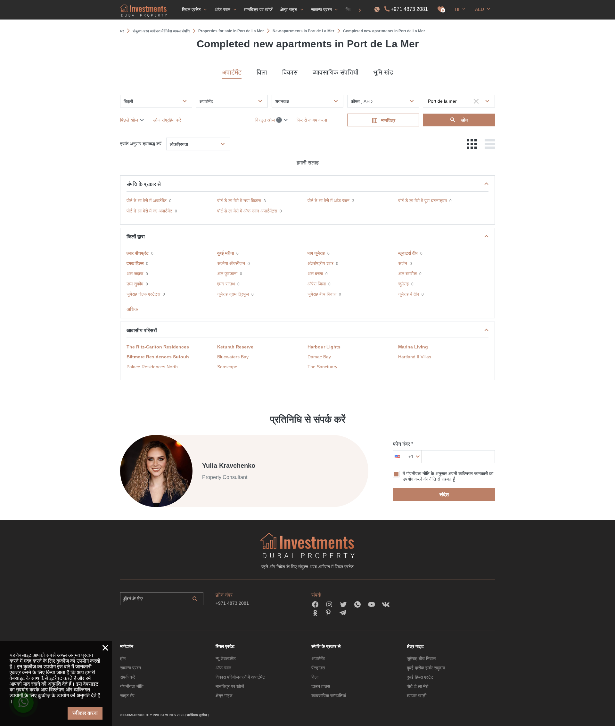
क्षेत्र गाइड (224, 695)
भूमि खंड (383, 72)
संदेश (444, 494)
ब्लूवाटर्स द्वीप (408, 253)
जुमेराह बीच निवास (322, 294)
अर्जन (402, 263)
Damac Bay (319, 356)
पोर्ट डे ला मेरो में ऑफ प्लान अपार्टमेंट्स (247, 210)
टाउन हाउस (320, 686)
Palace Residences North (152, 366)
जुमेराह (403, 283)
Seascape (227, 366)
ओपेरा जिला (317, 283)
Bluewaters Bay (233, 356)
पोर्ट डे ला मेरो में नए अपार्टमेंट (149, 210)
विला (262, 72)
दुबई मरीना (225, 253)
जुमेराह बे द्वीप (408, 294)
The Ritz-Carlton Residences (158, 346)
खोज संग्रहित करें (167, 120)
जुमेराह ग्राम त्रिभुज (233, 294)
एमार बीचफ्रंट (138, 253)
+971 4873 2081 (409, 9)
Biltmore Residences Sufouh (158, 356)
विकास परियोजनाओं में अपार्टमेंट (240, 677)
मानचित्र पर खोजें (230, 686)
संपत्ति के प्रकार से (144, 184)
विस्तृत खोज (267, 120)
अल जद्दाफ (135, 273)
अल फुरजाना (227, 273)
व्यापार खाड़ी (416, 695)
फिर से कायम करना (312, 120)
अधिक (132, 309)
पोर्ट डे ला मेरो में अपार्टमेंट (147, 200)
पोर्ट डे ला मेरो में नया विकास (239, 200)
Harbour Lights (324, 346)
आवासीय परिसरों (142, 330)
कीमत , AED (362, 101)
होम (123, 658)
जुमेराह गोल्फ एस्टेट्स (143, 294)
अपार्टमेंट (232, 72)
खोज (463, 120)
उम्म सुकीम (135, 283)
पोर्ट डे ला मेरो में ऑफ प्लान (328, 200)
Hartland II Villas (414, 356)
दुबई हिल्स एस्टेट (420, 677)
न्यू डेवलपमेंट (226, 658)
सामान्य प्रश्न (130, 667)
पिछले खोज (129, 120)
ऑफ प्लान (223, 667)
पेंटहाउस (318, 667)
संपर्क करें (127, 677)
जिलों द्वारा (136, 236)
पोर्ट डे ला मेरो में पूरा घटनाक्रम (422, 200)
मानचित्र (388, 120)
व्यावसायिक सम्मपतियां (328, 695)
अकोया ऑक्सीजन (231, 263)
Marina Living (413, 346)
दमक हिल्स (135, 263)
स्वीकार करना (85, 713)
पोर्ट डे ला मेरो (417, 686)
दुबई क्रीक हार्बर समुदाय (426, 667)
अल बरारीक (407, 273)
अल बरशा (315, 273)
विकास (290, 72)
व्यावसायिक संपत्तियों (335, 72)
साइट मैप (127, 695)
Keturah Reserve (235, 346)
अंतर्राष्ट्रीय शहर (320, 263)
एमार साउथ (226, 283)
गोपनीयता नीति (132, 686)
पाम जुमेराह (316, 253)
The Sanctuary (322, 366)
